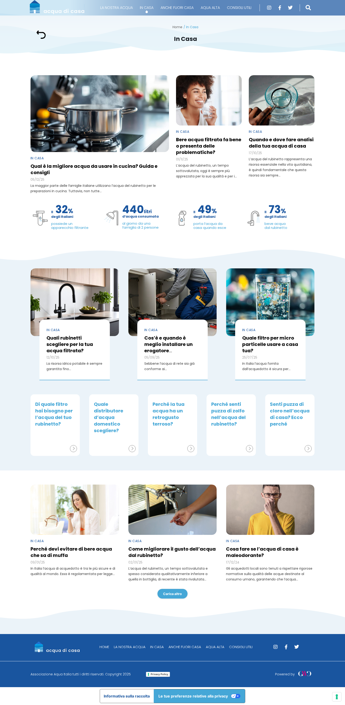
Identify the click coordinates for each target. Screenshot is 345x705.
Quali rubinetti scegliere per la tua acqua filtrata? (69, 344)
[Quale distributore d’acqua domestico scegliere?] (132, 448)
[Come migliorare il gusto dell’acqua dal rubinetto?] (172, 510)
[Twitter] (290, 7)
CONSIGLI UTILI (239, 7)
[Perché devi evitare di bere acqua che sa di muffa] (75, 510)
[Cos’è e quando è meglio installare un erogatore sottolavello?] (172, 302)
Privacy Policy (159, 674)
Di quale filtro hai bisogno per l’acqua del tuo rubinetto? (54, 414)
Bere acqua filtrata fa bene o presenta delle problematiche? (208, 146)
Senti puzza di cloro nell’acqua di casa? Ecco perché (290, 414)
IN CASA (146, 7)
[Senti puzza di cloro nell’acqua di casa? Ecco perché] (308, 448)
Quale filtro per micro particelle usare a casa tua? (270, 344)
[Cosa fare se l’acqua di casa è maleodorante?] (270, 510)
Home (177, 27)
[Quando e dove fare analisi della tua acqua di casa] (281, 100)
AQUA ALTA (210, 7)
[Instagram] (269, 7)
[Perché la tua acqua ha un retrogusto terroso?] (190, 448)
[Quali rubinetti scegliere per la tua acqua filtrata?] (75, 302)
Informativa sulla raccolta (127, 696)
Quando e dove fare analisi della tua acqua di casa (281, 142)
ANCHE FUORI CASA (177, 7)
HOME (104, 646)
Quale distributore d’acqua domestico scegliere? (108, 417)
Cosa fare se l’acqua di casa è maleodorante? (262, 552)
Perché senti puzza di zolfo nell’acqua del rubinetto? (228, 414)
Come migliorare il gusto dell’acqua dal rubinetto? (172, 552)
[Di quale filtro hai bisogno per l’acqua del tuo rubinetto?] (73, 448)
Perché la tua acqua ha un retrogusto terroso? (168, 414)
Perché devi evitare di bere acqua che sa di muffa (71, 552)
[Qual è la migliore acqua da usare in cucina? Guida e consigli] (100, 113)
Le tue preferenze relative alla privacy (193, 696)
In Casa (37, 158)
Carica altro (172, 594)
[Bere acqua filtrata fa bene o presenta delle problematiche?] (209, 100)
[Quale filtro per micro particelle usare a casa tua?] (270, 302)
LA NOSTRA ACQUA (116, 7)
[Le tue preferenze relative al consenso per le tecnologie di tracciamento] (336, 696)
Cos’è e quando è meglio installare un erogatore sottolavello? (168, 347)
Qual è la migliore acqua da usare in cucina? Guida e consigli (94, 169)
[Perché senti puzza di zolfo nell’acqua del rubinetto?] (249, 448)
